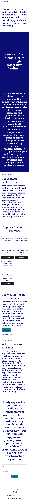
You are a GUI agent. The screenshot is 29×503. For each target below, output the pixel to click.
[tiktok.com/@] (13, 492)
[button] (5, 2)
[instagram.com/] (15, 492)
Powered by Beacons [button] (14, 498)
